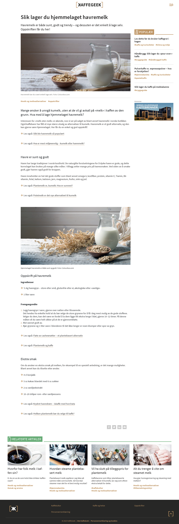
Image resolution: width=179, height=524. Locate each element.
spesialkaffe (141, 78)
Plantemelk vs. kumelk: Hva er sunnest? (53, 185)
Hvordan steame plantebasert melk (67, 471)
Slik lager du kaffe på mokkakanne (151, 86)
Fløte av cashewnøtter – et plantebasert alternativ (58, 335)
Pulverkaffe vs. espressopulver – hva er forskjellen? (152, 70)
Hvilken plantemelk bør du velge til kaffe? (53, 413)
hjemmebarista (142, 74)
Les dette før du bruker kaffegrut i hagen (151, 40)
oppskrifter (54, 101)
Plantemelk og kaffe (43, 345)
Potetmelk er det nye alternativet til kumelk (54, 195)
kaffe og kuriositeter (144, 44)
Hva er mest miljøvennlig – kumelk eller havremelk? (59, 143)
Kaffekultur (56, 505)
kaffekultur (98, 488)
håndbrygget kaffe (158, 59)
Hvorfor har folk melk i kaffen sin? (25, 471)
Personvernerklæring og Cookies (104, 521)
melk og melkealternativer (34, 101)
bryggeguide (141, 59)
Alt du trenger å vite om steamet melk (148, 471)
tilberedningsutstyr (143, 488)
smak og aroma (16, 488)
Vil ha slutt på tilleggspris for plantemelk (109, 471)
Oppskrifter (139, 505)
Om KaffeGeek (83, 521)
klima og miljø (163, 44)
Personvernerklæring (60, 512)
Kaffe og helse (99, 505)
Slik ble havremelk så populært (48, 133)
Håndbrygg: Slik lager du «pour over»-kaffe (153, 55)
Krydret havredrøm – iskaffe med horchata (54, 403)
